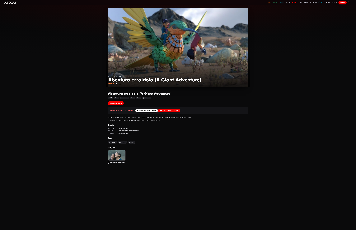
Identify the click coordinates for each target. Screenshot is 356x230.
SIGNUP (342, 2)
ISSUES (288, 2)
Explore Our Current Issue (146, 110)
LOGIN (334, 2)
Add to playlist (117, 103)
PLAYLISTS (313, 2)
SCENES (294, 2)
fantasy (131, 142)
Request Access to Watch (169, 110)
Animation (123, 76)
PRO (321, 2)
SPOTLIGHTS (304, 2)
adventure (122, 142)
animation (112, 142)
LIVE (281, 2)
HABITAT (275, 2)
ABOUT (327, 2)
